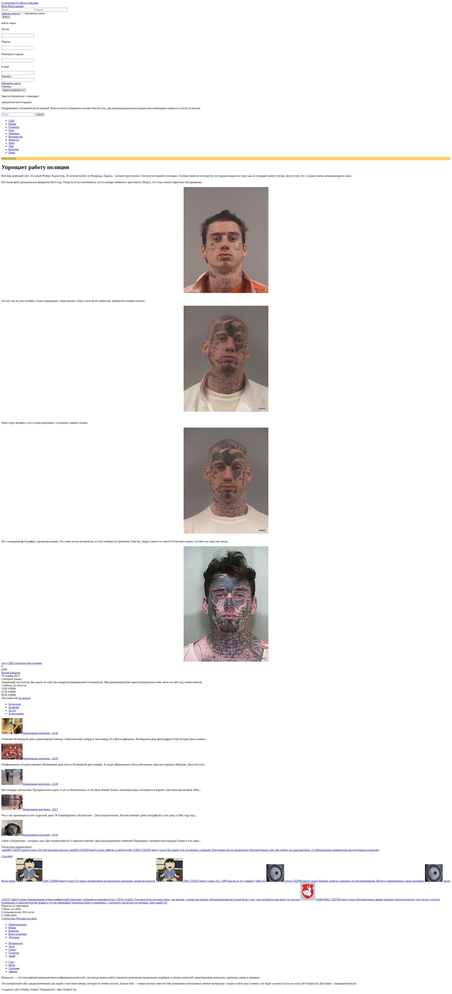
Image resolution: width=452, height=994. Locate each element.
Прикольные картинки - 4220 (40, 783)
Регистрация (15, 6)
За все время (15, 713)
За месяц (13, 707)
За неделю (14, 704)
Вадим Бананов (10, 672)
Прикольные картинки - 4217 (40, 809)
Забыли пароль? (11, 13)
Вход (4, 6)
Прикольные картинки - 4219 (40, 758)
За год (12, 710)
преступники (34, 663)
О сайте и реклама (27, 2)
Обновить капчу (11, 83)
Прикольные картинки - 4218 (40, 733)
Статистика (8, 2)
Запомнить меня (34, 13)
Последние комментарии (16, 846)
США (10, 663)
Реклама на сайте (26, 918)
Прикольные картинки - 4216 (40, 834)
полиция (20, 663)
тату (4, 663)
